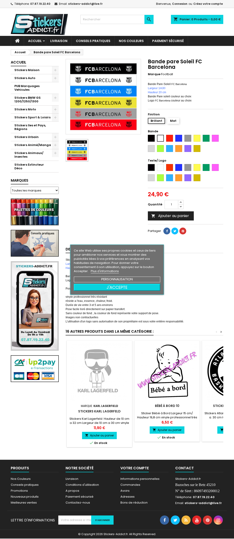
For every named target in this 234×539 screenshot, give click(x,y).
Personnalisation (117, 278)
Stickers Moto (25, 109)
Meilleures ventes (24, 502)
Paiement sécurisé (168, 41)
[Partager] (166, 231)
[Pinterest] (182, 231)
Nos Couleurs (131, 41)
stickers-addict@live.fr (85, 4)
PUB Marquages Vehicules (27, 88)
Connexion (179, 4)
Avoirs (125, 491)
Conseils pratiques (25, 485)
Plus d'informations (105, 271)
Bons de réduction (134, 502)
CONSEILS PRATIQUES (93, 41)
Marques (19, 180)
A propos (72, 491)
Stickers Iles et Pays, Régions (30, 127)
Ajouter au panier (170, 215)
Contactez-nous (78, 502)
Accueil (35, 41)
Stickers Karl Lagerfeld (99, 411)
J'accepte (117, 287)
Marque (154, 74)
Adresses (127, 496)
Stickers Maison (27, 70)
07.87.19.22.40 (40, 4)
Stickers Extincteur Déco (29, 166)
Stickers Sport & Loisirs (32, 117)
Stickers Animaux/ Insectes (28, 155)
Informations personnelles (140, 479)
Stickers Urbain (26, 137)
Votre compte (134, 468)
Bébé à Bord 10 (167, 406)
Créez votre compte (208, 4)
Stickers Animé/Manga (32, 145)
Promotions (19, 491)
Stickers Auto (24, 78)
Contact (184, 468)
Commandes (130, 485)
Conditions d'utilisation (82, 485)
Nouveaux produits (25, 496)
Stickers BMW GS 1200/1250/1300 (27, 100)
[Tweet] (174, 231)
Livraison (58, 41)
